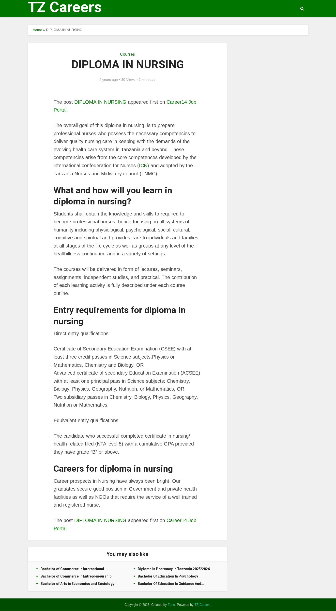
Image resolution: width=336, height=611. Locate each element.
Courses (127, 54)
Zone (171, 605)
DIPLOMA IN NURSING (100, 102)
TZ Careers (65, 7)
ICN (143, 165)
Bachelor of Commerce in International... (74, 569)
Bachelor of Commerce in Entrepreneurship (76, 576)
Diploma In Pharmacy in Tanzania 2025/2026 (174, 569)
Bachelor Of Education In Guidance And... (171, 584)
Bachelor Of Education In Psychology (168, 576)
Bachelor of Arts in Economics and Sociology (77, 584)
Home (37, 30)
